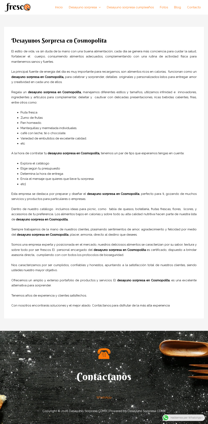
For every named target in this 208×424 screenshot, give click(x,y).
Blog (177, 7)
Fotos (164, 7)
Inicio (59, 7)
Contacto (194, 7)
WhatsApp (104, 397)
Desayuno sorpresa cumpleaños (130, 7)
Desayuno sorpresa (83, 7)
